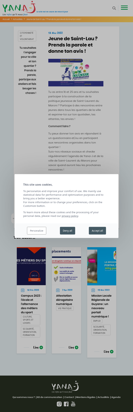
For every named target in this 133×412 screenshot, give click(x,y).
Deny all (67, 230)
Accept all (97, 230)
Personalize (36, 230)
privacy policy (70, 216)
